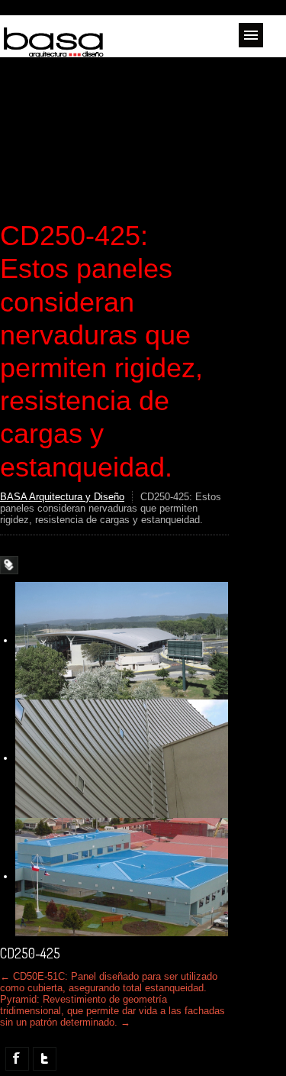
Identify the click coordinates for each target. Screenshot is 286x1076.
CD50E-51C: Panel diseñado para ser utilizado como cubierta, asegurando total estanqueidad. (108, 982)
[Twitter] (44, 1059)
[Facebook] (17, 1059)
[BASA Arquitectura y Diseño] (53, 51)
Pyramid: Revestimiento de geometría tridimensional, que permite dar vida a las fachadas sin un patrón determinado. (112, 1011)
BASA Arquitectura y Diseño (62, 496)
